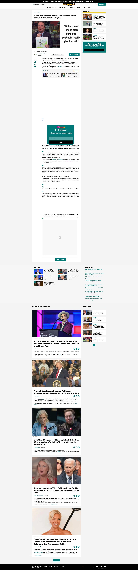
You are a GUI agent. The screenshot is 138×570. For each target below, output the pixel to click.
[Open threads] (102, 566)
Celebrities (95, 28)
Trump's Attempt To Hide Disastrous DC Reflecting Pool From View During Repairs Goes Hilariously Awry (99, 314)
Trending (71, 7)
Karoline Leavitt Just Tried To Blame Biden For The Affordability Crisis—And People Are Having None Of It (56, 490)
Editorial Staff (56, 566)
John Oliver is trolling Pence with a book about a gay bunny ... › (93, 299)
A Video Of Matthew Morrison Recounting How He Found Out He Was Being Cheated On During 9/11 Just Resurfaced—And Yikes (99, 32)
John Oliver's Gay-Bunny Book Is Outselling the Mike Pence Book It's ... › (94, 285)
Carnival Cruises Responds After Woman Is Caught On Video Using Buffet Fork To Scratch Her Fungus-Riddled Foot (98, 341)
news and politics (51, 7)
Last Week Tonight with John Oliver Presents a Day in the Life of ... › (94, 274)
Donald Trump (95, 15)
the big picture (87, 7)
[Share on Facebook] (35, 62)
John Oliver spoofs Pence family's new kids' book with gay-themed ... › (94, 292)
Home (35, 12)
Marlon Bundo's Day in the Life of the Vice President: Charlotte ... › (93, 270)
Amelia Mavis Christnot (39, 495)
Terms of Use (45, 566)
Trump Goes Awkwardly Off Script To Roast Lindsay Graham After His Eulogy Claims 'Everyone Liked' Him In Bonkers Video (98, 25)
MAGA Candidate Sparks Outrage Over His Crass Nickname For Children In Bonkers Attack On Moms (98, 334)
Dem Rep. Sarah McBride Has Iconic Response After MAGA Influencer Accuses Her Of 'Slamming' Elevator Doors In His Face (73, 271)
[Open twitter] (99, 566)
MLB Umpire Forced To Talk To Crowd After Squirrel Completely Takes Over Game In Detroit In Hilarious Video (98, 38)
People (78, 7)
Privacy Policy (39, 566)
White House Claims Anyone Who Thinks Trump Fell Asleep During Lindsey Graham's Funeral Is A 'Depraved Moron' (99, 18)
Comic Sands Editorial (42, 53)
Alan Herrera (37, 348)
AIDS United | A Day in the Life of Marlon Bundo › (93, 277)
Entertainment (62, 7)
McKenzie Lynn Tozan (38, 546)
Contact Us (63, 566)
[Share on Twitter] (35, 64)
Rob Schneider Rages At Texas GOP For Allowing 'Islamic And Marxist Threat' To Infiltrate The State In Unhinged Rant (56, 343)
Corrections (51, 566)
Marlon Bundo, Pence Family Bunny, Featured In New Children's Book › (92, 295)
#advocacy (60, 159)
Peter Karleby (37, 447)
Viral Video (95, 337)
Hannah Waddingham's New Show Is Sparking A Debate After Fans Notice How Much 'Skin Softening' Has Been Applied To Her (55, 541)
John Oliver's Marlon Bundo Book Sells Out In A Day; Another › (94, 288)
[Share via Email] (35, 66)
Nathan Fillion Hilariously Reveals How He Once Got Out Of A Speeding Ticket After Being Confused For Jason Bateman (68, 1)
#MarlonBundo (68, 160)
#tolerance (54, 159)
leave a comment (74, 54)
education (60, 66)
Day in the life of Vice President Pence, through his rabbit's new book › (93, 281)
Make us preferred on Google (39, 4)
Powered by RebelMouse (102, 568)
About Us (34, 566)
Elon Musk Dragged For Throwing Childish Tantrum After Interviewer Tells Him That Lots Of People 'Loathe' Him (57, 442)
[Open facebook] (97, 566)
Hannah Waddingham (38, 552)
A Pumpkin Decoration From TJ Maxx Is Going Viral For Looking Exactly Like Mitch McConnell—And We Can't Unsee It (49, 284)
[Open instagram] (105, 566)
